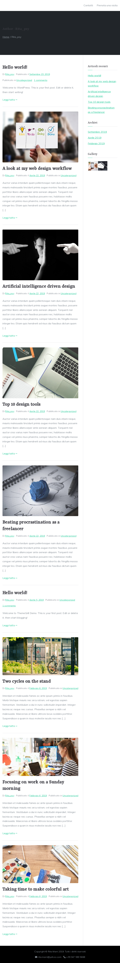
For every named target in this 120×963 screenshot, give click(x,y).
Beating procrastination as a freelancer (101, 110)
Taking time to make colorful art (35, 889)
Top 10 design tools (21, 404)
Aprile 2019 (94, 137)
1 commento (40, 80)
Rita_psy (9, 74)
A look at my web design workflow (37, 168)
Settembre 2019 (97, 131)
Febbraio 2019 (96, 143)
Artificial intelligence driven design (38, 286)
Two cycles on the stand (26, 681)
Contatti (88, 5)
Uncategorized (24, 80)
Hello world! (14, 67)
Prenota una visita (107, 5)
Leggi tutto (8, 99)
